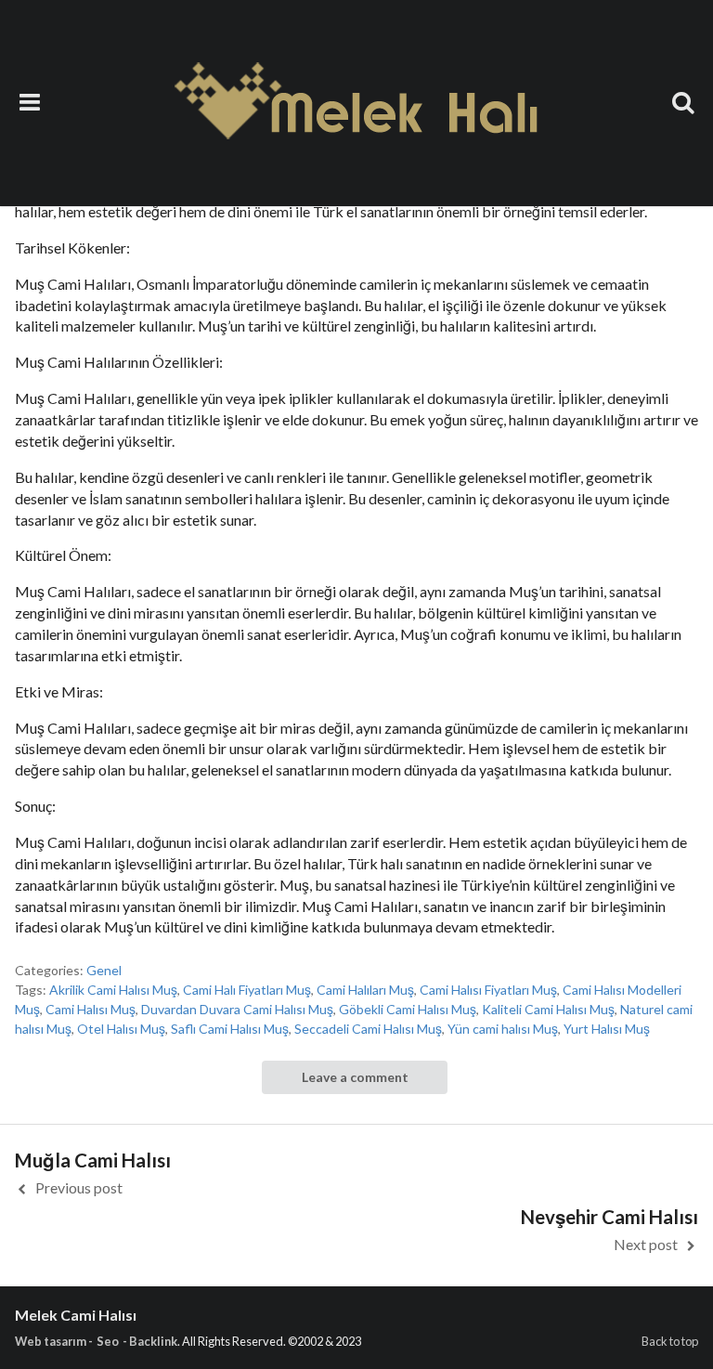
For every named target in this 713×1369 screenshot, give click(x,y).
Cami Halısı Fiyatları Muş (488, 989)
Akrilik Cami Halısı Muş (113, 989)
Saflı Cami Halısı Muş (230, 1029)
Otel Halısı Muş (121, 1029)
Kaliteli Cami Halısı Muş (548, 1009)
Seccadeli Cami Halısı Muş (368, 1029)
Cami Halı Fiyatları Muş (247, 989)
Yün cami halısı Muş (502, 1029)
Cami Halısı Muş (90, 1009)
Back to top (670, 1341)
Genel (104, 970)
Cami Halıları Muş (365, 989)
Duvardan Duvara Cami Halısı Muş (237, 1009)
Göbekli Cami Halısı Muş (407, 1009)
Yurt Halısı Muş (607, 1029)
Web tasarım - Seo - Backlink (96, 1341)
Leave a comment (355, 1077)
